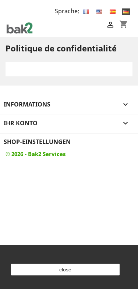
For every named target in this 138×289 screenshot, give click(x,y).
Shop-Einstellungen (37, 142)
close (65, 269)
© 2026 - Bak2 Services (36, 154)
